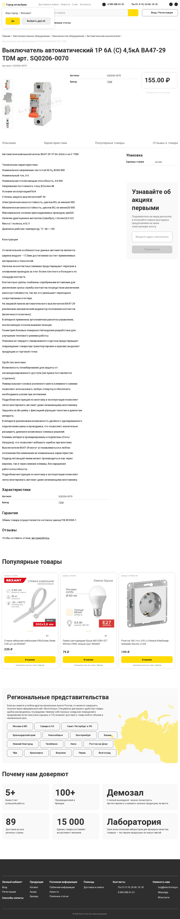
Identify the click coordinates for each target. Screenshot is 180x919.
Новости (65, 4)
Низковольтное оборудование (68, 36)
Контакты (85, 4)
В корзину (30, 660)
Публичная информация (62, 887)
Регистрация (9, 891)
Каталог (34, 887)
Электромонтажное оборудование (31, 36)
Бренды (34, 896)
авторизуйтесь (41, 538)
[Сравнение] (164, 22)
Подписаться (152, 249)
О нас (75, 4)
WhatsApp (163, 892)
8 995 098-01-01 (126, 892)
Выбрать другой (36, 21)
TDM (109, 82)
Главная (6, 36)
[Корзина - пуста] (176, 22)
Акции (33, 891)
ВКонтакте (163, 897)
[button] (7, 76)
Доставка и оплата (49, 4)
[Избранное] (170, 22)
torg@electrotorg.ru (168, 887)
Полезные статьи (61, 22)
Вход (4, 887)
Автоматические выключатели (103, 36)
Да (12, 21)
